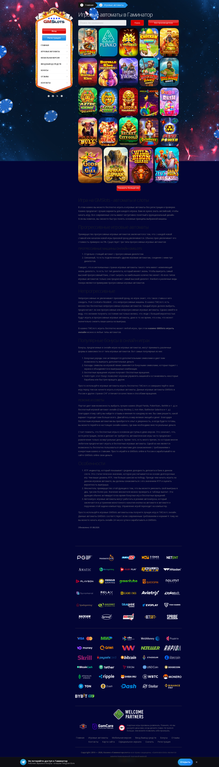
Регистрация (54, 38)
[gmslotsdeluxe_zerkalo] (62, 96)
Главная (45, 45)
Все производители (163, 22)
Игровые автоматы (50, 51)
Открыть (185, 762)
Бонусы (44, 70)
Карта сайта (108, 741)
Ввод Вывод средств (51, 64)
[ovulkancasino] (53, 96)
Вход (54, 31)
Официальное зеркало (130, 741)
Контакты (46, 83)
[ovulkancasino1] (49, 96)
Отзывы (45, 76)
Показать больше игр (129, 188)
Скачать (149, 741)
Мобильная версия (50, 58)
